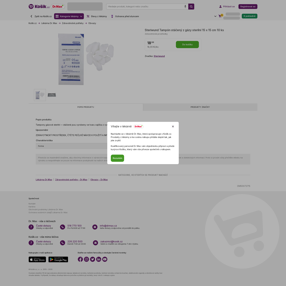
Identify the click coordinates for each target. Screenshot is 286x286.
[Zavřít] (173, 126)
